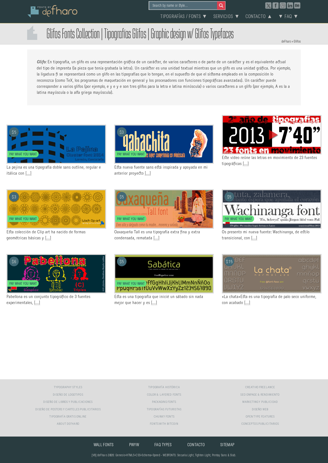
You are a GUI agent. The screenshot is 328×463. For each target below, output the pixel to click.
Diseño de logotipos (68, 394)
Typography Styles (68, 387)
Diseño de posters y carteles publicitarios (67, 409)
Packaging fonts (164, 402)
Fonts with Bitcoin (164, 424)
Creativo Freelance (260, 387)
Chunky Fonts (164, 416)
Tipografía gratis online (67, 416)
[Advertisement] (164, 342)
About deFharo (68, 424)
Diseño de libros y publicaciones (67, 402)
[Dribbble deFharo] (282, 5)
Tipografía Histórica (164, 387)
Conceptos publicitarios (260, 424)
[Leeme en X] (268, 5)
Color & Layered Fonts (164, 394)
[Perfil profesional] (290, 5)
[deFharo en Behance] (297, 5)
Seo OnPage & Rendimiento (259, 394)
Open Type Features (260, 416)
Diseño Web (260, 409)
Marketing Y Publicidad (260, 402)
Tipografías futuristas (164, 409)
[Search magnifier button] (221, 5)
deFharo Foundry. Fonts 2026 (52, 11)
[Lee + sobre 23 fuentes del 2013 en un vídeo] (272, 152)
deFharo (286, 41)
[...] (28, 173)
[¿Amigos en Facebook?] (275, 5)
